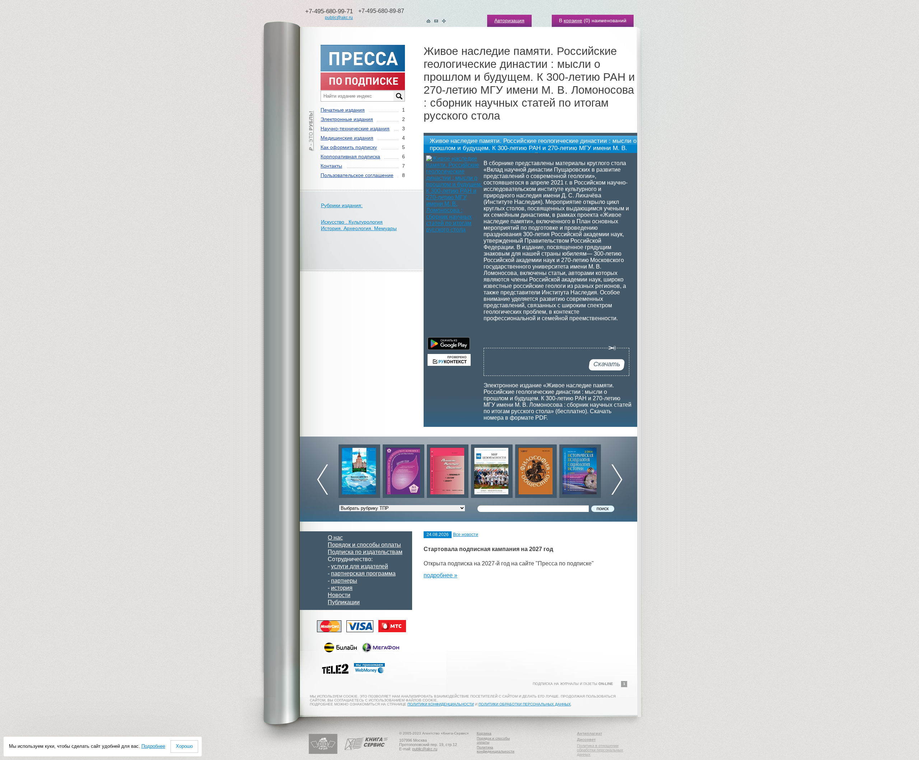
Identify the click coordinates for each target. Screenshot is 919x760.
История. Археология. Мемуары (359, 228)
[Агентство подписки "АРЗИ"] (323, 752)
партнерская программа (363, 573)
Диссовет (586, 739)
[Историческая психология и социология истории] (536, 469)
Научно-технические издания (355, 128)
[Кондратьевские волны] (580, 469)
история (342, 588)
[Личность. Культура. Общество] (403, 469)
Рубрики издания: (342, 205)
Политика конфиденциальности (495, 749)
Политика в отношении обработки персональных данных (600, 749)
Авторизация (509, 20)
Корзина (484, 733)
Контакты (331, 166)
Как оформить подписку (349, 147)
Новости (339, 595)
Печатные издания (343, 110)
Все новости (465, 534)
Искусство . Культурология (352, 222)
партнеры (344, 581)
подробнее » (440, 575)
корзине (573, 20)
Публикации (344, 602)
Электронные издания (347, 119)
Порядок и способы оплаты (364, 545)
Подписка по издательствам (365, 552)
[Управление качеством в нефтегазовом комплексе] (359, 469)
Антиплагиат (589, 733)
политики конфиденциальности (440, 704)
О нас (335, 538)
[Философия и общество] (492, 469)
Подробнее (153, 746)
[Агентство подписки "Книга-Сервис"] (366, 752)
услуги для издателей (359, 566)
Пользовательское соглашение (357, 175)
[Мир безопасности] (447, 469)
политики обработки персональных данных (525, 704)
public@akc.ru (339, 17)
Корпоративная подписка (350, 156)
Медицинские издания (347, 138)
